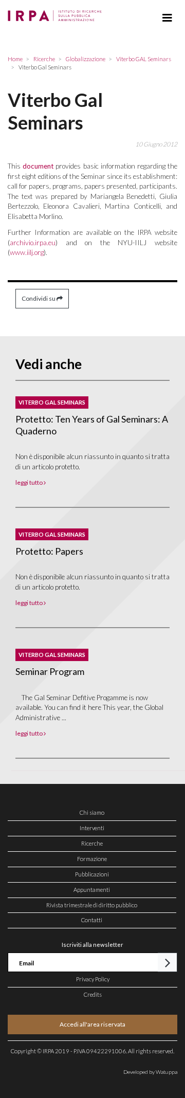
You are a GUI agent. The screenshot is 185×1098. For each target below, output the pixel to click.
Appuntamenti (91, 889)
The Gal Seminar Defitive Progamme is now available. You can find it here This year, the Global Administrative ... (89, 707)
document (38, 166)
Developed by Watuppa (150, 1072)
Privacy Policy (92, 979)
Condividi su (39, 298)
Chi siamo (92, 812)
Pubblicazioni (92, 874)
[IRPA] (57, 13)
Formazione (92, 858)
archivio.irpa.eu (32, 243)
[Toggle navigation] (167, 18)
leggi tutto (29, 482)
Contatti (91, 920)
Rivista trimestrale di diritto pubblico (91, 905)
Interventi (92, 828)
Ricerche (92, 843)
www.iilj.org (27, 252)
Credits (93, 994)
